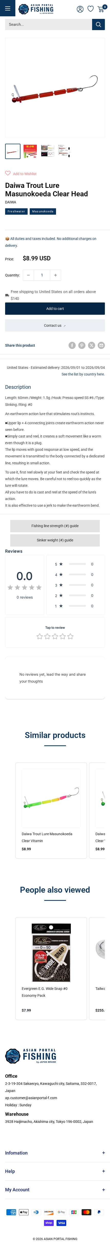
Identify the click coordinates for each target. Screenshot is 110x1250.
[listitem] (51, 810)
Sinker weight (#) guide (55, 540)
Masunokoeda (42, 211)
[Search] (98, 24)
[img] (24, 588)
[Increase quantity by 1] (55, 275)
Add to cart (55, 309)
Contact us (52, 325)
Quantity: (12, 275)
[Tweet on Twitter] (91, 345)
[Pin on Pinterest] (81, 345)
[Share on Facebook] (72, 345)
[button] (21, 173)
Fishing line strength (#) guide (55, 526)
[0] (101, 9)
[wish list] (91, 8)
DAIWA (10, 202)
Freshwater (16, 211)
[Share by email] (101, 345)
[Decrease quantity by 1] (28, 275)
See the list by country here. (83, 374)
